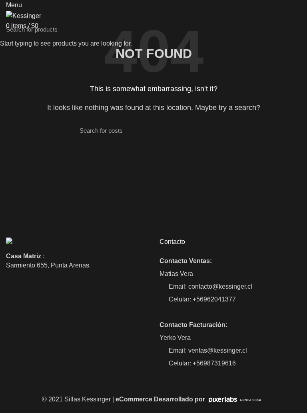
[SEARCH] (296, 29)
